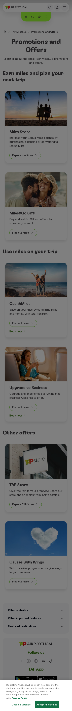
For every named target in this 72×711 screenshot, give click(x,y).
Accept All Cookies (47, 704)
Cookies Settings (21, 704)
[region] (36, 695)
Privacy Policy (19, 698)
